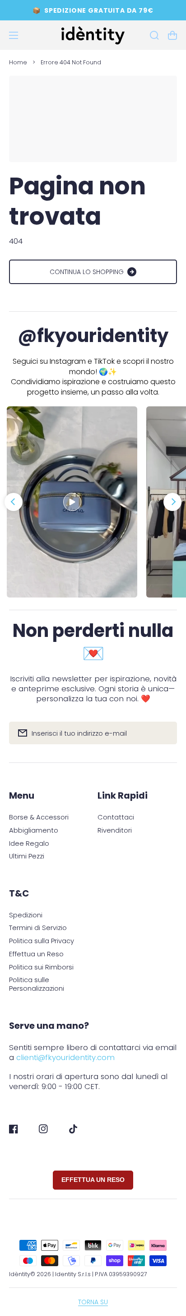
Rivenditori (115, 830)
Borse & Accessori (39, 817)
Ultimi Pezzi (26, 856)
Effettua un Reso (36, 954)
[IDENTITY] (93, 35)
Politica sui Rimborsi (41, 967)
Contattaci (116, 817)
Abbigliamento (33, 830)
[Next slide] (172, 502)
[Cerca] (154, 35)
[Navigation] (13, 35)
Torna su (93, 1302)
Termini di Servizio (38, 928)
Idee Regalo (29, 843)
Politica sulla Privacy (41, 941)
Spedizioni (25, 915)
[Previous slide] (14, 502)
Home (18, 62)
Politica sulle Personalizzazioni (36, 984)
